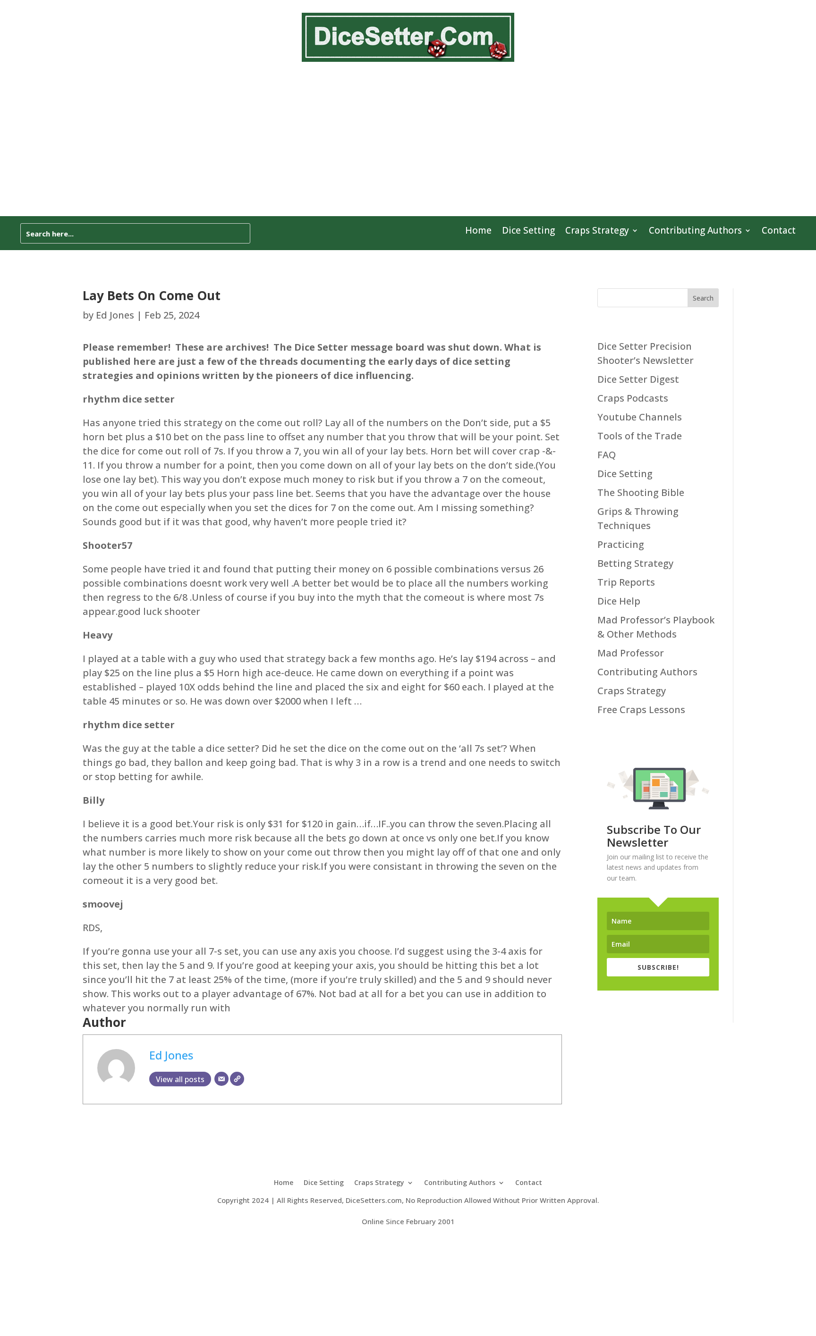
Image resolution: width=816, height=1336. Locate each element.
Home (478, 231)
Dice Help (618, 601)
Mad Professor (630, 653)
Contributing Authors (695, 231)
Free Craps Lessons (641, 709)
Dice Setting (528, 231)
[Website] (237, 1079)
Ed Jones (115, 315)
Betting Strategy (635, 563)
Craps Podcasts (632, 398)
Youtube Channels (639, 417)
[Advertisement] (408, 145)
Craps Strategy (597, 231)
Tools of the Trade (639, 435)
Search (703, 298)
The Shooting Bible (640, 492)
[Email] (221, 1079)
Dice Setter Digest (638, 379)
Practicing (620, 544)
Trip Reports (626, 582)
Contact (779, 231)
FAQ (606, 454)
